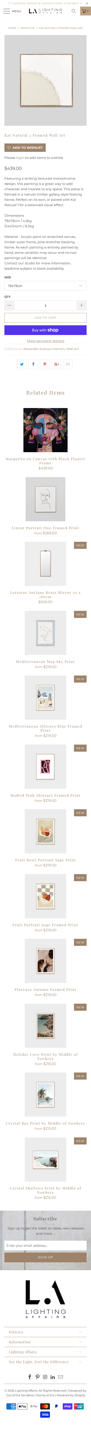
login (20, 158)
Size (7, 277)
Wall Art (72, 349)
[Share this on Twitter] (22, 364)
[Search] (75, 11)
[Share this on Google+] (56, 364)
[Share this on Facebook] (33, 364)
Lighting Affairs (26, 1390)
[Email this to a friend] (68, 364)
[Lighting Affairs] (45, 11)
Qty (7, 296)
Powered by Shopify (71, 1395)
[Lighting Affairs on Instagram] (45, 1377)
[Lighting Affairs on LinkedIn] (53, 1377)
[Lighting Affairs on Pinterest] (37, 1377)
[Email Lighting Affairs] (60, 1377)
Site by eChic (45, 1395)
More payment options (45, 341)
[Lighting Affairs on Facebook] (30, 1377)
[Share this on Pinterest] (44, 364)
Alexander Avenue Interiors (44, 349)
